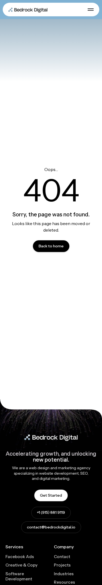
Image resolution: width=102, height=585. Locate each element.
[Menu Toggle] (91, 9)
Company (64, 546)
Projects (62, 565)
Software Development (18, 576)
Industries (64, 573)
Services (14, 546)
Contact (62, 556)
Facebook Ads (19, 556)
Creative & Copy (21, 565)
